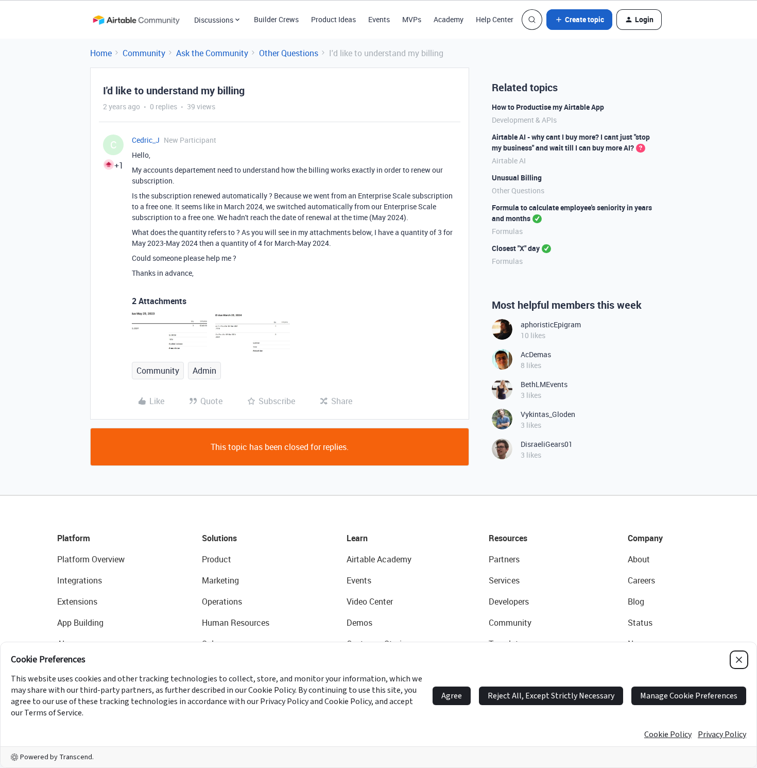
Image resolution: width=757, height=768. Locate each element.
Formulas (507, 231)
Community (144, 53)
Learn (357, 538)
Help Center (494, 19)
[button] (579, 19)
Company (645, 538)
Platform (73, 538)
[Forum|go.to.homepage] (136, 19)
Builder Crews (276, 19)
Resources (508, 538)
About (639, 559)
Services (504, 580)
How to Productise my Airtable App (548, 107)
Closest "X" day (516, 248)
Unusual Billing (517, 177)
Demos (359, 622)
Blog (636, 601)
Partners (504, 559)
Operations (222, 601)
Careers (641, 580)
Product (216, 559)
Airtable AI (509, 160)
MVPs (411, 19)
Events (379, 19)
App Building (80, 622)
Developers (509, 601)
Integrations (79, 580)
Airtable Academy (379, 559)
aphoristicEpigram (551, 324)
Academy (448, 19)
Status (640, 622)
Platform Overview (91, 559)
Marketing (220, 580)
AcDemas (536, 354)
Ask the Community (212, 53)
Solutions (219, 538)
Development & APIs (524, 120)
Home (101, 53)
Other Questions (288, 53)
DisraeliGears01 (547, 444)
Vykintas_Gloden (548, 414)
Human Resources (235, 622)
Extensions (77, 601)
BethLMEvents (544, 384)
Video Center (370, 601)
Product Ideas (333, 19)
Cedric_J (146, 140)
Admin (204, 370)
